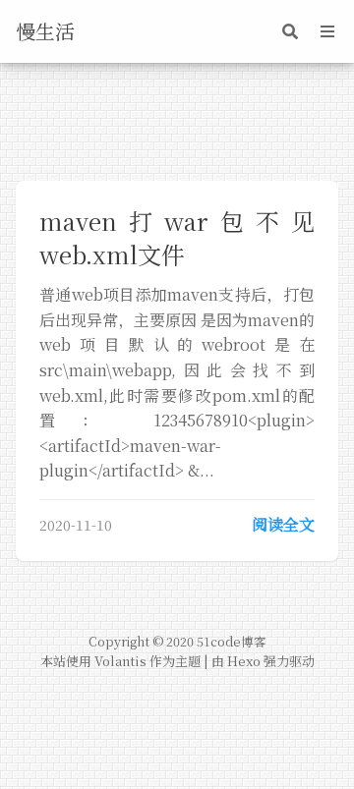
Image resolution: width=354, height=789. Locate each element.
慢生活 (45, 31)
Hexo (244, 660)
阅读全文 (283, 524)
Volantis (120, 660)
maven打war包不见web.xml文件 (177, 237)
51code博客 (231, 641)
